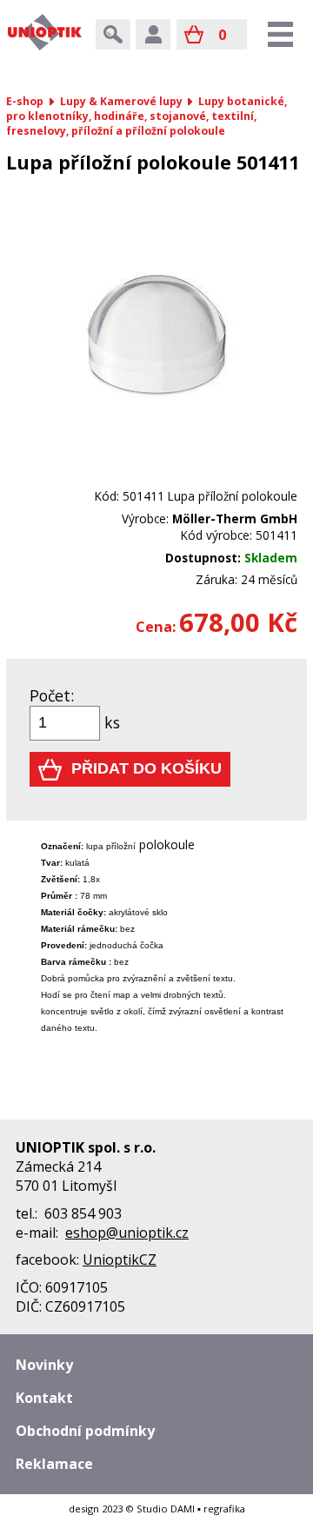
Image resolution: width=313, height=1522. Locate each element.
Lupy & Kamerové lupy (121, 101)
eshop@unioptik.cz (127, 1232)
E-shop (24, 101)
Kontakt (44, 1397)
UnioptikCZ (119, 1259)
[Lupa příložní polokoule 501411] (156, 479)
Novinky (44, 1364)
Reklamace (54, 1463)
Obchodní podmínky (85, 1430)
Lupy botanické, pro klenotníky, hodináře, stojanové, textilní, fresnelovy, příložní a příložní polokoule (146, 116)
